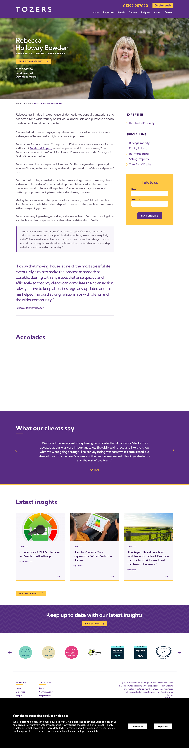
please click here (91, 731)
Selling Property (139, 159)
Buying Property (139, 143)
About (157, 12)
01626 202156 (24, 69)
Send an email (24, 73)
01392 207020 (135, 5)
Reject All (163, 726)
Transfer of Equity (140, 164)
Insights (145, 12)
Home (96, 12)
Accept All (137, 726)
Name (133, 189)
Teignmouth (45, 695)
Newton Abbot (46, 691)
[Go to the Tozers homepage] (33, 9)
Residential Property (31, 61)
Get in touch (163, 5)
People (121, 12)
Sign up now (92, 624)
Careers (133, 12)
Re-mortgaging (139, 153)
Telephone (135, 199)
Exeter (42, 688)
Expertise (108, 12)
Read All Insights (28, 593)
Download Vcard (26, 76)
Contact (169, 12)
